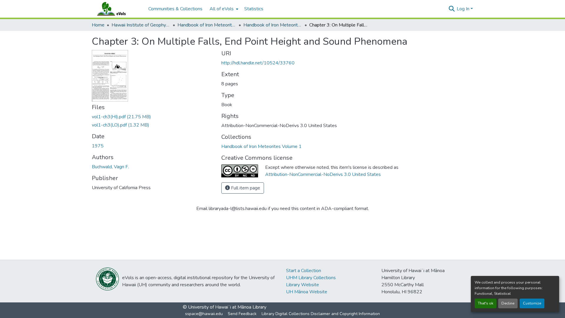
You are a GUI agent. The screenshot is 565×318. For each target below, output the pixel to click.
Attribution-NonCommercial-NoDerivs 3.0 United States (323, 174)
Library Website (302, 285)
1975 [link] (98, 146)
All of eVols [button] (222, 9)
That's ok (485, 303)
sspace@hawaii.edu (204, 314)
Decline (507, 303)
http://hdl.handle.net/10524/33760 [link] (258, 63)
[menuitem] (223, 9)
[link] (153, 116)
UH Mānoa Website (306, 292)
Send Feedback (242, 314)
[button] (117, 8)
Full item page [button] (245, 188)
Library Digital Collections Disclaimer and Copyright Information (321, 314)
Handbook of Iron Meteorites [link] (206, 25)
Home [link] (98, 25)
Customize (532, 303)
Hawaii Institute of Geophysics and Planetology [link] (141, 25)
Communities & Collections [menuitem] (175, 9)
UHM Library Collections (311, 277)
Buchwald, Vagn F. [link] (110, 167)
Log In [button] (464, 9)
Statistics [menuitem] (253, 9)
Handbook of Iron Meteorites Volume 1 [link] (272, 25)
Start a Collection (303, 270)
